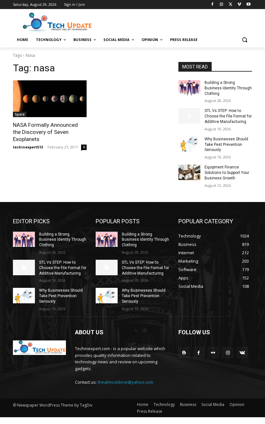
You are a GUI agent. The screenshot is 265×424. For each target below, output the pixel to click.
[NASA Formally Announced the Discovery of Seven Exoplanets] (50, 98)
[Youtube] (248, 4)
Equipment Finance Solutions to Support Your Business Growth (227, 172)
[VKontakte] (242, 352)
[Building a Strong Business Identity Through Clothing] (189, 88)
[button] (244, 39)
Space (20, 114)
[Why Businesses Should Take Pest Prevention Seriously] (189, 144)
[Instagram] (221, 4)
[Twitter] (230, 4)
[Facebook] (212, 4)
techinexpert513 (28, 147)
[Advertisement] (176, 21)
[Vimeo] (239, 4)
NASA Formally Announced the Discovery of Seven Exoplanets (45, 132)
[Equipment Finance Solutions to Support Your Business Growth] (189, 172)
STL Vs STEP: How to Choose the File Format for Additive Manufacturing (228, 116)
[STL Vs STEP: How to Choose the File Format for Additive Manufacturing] (189, 116)
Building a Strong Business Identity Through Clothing (228, 88)
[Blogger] (184, 352)
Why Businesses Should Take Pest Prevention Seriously (226, 144)
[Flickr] (213, 352)
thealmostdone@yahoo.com (125, 382)
